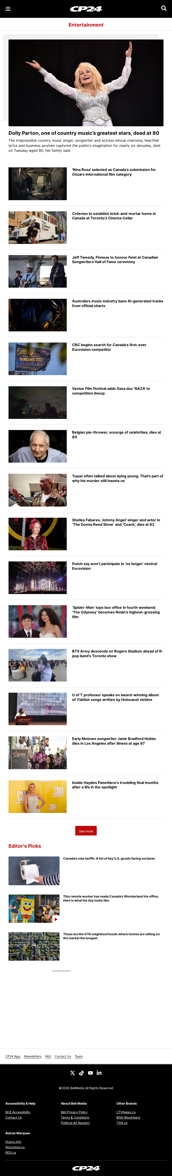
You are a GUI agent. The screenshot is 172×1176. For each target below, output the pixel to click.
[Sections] (8, 8)
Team (79, 1056)
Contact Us (63, 1056)
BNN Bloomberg (128, 1117)
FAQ (48, 1056)
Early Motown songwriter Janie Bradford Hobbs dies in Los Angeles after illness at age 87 (114, 741)
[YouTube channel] (90, 1072)
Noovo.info (13, 1142)
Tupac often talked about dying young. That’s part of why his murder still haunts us (117, 478)
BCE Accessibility (17, 1112)
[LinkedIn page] (99, 1072)
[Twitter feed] (72, 1072)
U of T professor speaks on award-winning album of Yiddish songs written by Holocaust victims (115, 697)
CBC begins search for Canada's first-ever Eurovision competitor (109, 347)
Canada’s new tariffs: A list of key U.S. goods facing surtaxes (109, 858)
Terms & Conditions (75, 1117)
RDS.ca (10, 1152)
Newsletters (32, 1056)
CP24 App (12, 1056)
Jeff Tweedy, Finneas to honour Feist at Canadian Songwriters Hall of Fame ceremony (115, 259)
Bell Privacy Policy (74, 1112)
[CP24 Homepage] (86, 9)
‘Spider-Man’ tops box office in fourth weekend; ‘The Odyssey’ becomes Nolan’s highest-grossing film (116, 612)
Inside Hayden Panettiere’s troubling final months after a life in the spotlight (115, 785)
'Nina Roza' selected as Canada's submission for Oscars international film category (114, 172)
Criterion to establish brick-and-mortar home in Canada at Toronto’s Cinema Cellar (114, 215)
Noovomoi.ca (15, 1147)
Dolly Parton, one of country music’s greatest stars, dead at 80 (84, 133)
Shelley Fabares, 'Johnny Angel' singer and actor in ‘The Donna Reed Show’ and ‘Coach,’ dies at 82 (116, 522)
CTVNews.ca (125, 1112)
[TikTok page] (81, 1072)
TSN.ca (121, 1123)
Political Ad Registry (75, 1123)
